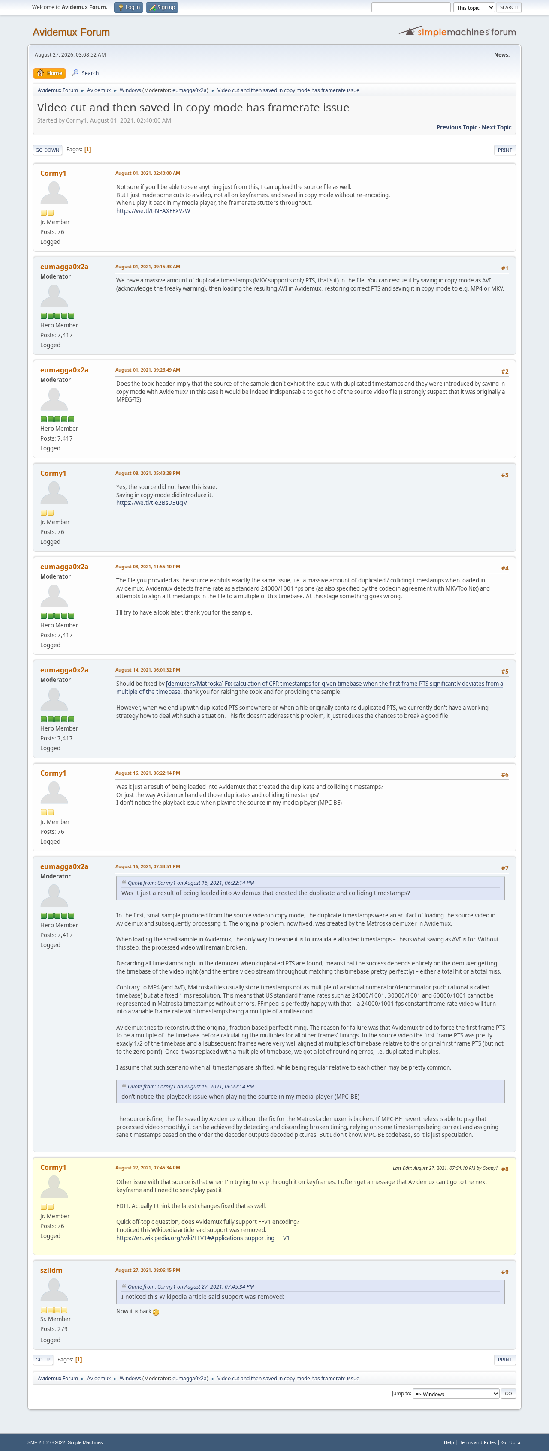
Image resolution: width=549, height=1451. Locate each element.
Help (449, 1442)
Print (505, 150)
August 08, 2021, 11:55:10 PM (147, 566)
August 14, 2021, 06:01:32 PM (147, 669)
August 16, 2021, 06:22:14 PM (147, 773)
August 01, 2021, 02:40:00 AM (147, 173)
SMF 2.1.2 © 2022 (46, 1442)
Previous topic (457, 127)
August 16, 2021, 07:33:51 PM (147, 866)
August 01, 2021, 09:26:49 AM (147, 369)
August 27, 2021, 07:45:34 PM (147, 1167)
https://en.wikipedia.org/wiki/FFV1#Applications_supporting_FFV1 (203, 1238)
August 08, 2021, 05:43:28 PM (147, 473)
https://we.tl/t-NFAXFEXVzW (153, 211)
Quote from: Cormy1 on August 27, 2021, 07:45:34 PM (191, 1286)
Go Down (48, 150)
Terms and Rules (478, 1442)
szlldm (51, 1270)
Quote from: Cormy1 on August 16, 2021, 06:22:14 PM (191, 883)
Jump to (401, 1393)
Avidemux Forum (71, 32)
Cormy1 (53, 173)
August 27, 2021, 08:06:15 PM (147, 1270)
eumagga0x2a (189, 90)
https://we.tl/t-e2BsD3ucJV (151, 503)
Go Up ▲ (511, 1442)
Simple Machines (85, 1442)
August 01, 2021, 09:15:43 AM (147, 266)
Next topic (497, 127)
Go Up (43, 1359)
